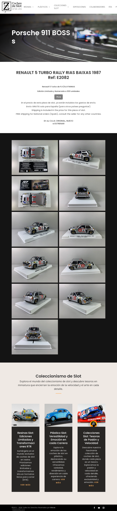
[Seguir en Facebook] (94, 508)
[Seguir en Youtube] (99, 508)
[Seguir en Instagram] (103, 508)
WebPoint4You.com (18, 510)
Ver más (25, 485)
